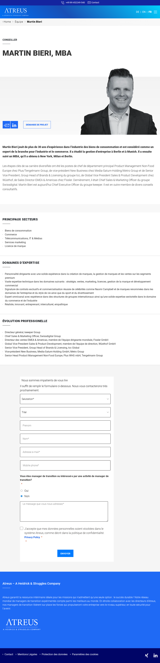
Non (27, 496)
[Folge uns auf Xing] (147, 655)
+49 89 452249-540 (75, 2)
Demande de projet (37, 124)
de (137, 11)
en (143, 11)
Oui (26, 490)
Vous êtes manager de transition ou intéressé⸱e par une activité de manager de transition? (64, 478)
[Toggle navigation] (155, 12)
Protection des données (55, 654)
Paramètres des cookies (85, 654)
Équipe (19, 21)
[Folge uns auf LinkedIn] (156, 655)
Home (7, 21)
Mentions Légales (27, 654)
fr (150, 11)
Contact (95, 2)
